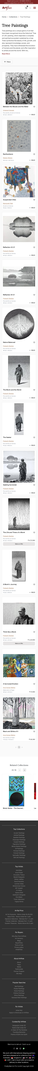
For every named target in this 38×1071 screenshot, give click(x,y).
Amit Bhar (19, 870)
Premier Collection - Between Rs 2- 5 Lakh (19, 921)
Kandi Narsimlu (19, 881)
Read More (6, 54)
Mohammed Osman (19, 886)
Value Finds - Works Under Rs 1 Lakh (19, 916)
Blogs (19, 940)
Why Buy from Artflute (19, 936)
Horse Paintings (19, 991)
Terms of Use (19, 945)
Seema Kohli (19, 892)
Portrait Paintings (19, 853)
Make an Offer (19, 544)
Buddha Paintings (19, 837)
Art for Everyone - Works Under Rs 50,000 (19, 914)
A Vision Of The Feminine (19, 1030)
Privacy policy (19, 947)
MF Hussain (19, 888)
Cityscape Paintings (19, 839)
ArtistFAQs (19, 949)
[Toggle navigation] (34, 7)
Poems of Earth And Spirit (19, 1034)
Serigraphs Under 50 (19, 1025)
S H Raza (19, 890)
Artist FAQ (19, 1010)
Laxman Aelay (19, 883)
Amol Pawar (19, 872)
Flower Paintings (19, 988)
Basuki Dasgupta (19, 877)
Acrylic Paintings (19, 833)
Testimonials (19, 969)
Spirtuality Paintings (19, 855)
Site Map (19, 973)
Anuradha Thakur (19, 875)
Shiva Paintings (19, 995)
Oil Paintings (19, 848)
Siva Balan (19, 897)
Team (19, 964)
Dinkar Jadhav (19, 879)
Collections (13, 17)
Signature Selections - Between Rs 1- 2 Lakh (19, 919)
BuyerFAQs (19, 943)
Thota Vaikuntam (19, 899)
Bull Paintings (19, 986)
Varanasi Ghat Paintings (19, 997)
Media (19, 967)
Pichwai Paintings (19, 851)
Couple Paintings (19, 842)
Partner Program (19, 971)
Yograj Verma (19, 901)
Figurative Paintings (19, 844)
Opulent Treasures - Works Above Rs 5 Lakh (19, 923)
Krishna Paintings (19, 993)
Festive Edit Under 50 (19, 1028)
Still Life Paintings (19, 857)
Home (4, 17)
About (19, 962)
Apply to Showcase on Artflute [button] (19, 1012)
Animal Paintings (19, 835)
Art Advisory (19, 938)
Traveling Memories (19, 1032)
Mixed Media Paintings (19, 846)
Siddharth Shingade (19, 895)
